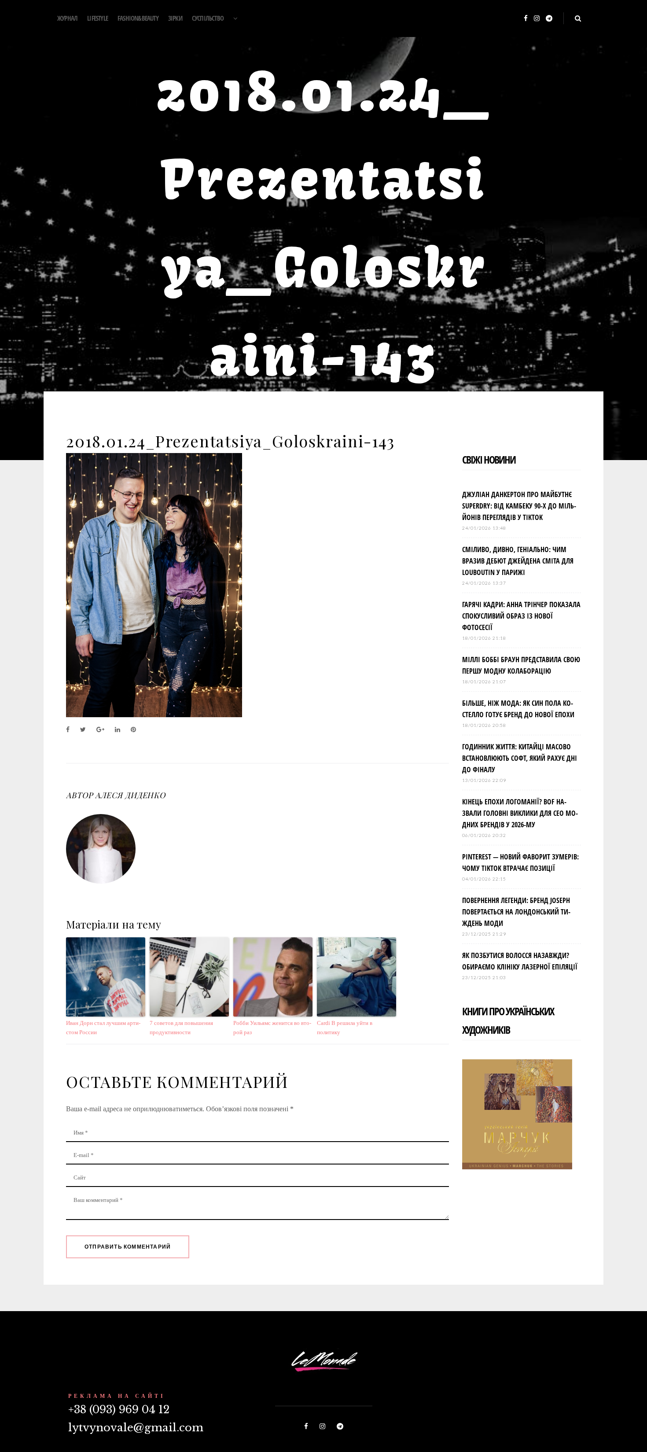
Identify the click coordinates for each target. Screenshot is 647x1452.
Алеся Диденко (130, 795)
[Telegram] (549, 19)
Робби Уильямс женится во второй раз (272, 1028)
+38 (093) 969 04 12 (118, 1409)
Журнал (67, 18)
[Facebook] (526, 19)
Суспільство (208, 18)
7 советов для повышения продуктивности (181, 1028)
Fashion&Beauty (138, 18)
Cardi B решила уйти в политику (344, 1028)
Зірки (175, 18)
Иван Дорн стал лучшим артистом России (103, 1028)
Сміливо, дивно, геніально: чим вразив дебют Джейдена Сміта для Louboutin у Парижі (517, 561)
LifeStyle (97, 18)
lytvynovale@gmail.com (135, 1427)
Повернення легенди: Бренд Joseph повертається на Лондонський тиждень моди (516, 912)
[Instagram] (537, 19)
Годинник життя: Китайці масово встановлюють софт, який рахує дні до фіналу (519, 758)
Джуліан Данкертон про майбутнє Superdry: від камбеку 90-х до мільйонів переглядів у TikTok (519, 506)
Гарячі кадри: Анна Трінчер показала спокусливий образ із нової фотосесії (521, 616)
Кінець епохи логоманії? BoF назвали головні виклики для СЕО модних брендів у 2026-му (520, 813)
